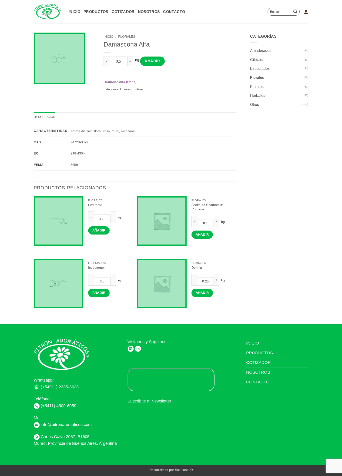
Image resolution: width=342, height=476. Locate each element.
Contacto (174, 12)
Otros (254, 105)
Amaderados (260, 51)
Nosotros (149, 12)
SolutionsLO (184, 470)
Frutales (257, 87)
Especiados (260, 68)
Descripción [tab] (44, 117)
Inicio (74, 12)
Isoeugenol (96, 267)
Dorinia (196, 267)
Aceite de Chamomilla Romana (207, 207)
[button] (306, 12)
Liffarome (95, 205)
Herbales (257, 95)
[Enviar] (295, 12)
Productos (96, 12)
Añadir (152, 61)
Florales (257, 78)
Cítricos (256, 60)
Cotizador (123, 12)
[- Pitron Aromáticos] (48, 11)
